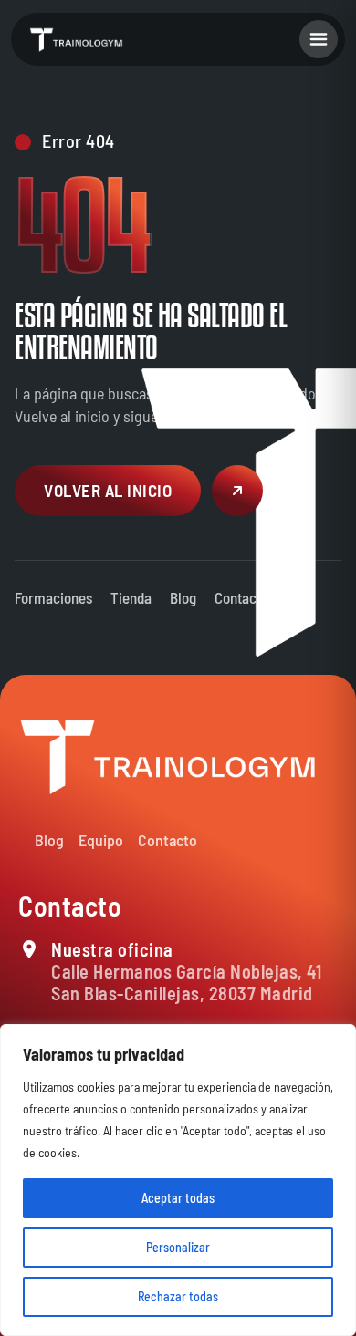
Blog (183, 597)
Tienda (131, 597)
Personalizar (178, 1247)
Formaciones (53, 597)
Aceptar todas (178, 1198)
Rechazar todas (178, 1296)
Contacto (241, 597)
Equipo (101, 840)
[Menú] (318, 39)
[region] (178, 1180)
